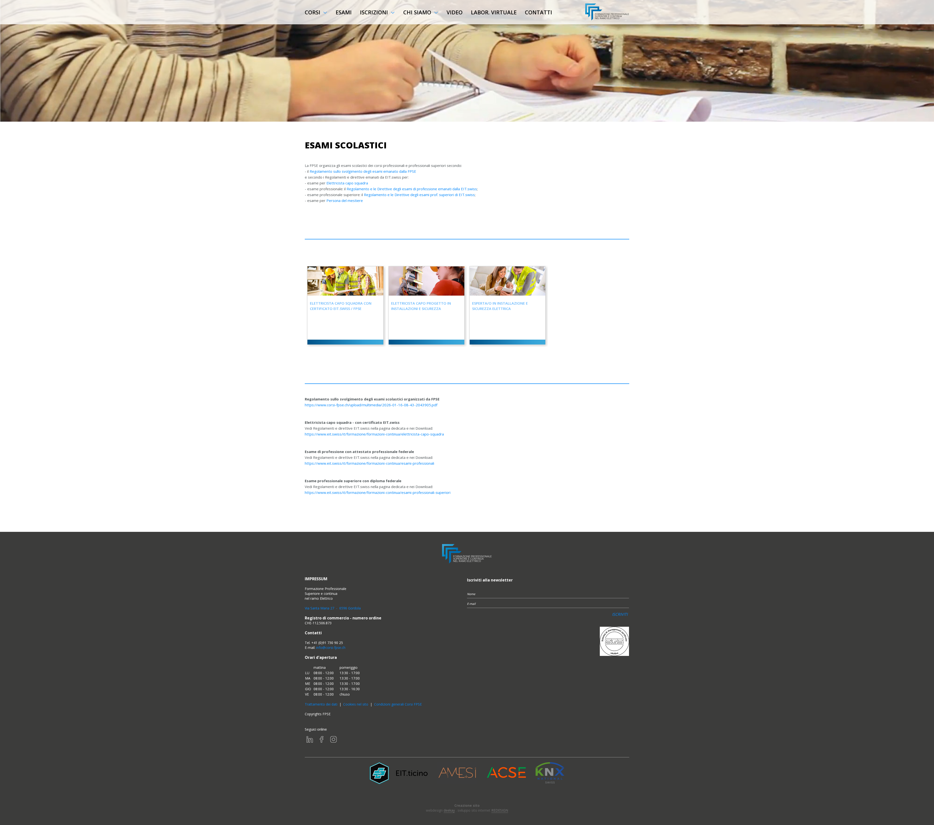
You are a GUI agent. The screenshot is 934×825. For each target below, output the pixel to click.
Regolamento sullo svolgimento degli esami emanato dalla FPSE (363, 171)
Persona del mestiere (344, 200)
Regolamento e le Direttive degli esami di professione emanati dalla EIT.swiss (412, 188)
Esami (344, 12)
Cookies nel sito (355, 704)
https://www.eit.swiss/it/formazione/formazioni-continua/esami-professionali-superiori (377, 492)
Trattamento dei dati (321, 704)
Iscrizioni (374, 12)
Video (455, 12)
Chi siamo (417, 12)
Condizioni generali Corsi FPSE (398, 704)
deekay (449, 810)
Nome (471, 594)
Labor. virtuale (494, 12)
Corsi (312, 12)
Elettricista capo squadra (347, 183)
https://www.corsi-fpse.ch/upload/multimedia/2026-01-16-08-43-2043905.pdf (371, 404)
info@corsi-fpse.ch (330, 647)
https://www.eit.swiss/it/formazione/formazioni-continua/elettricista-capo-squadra (374, 434)
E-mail (471, 604)
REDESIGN (499, 810)
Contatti (538, 12)
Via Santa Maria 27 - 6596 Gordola (333, 608)
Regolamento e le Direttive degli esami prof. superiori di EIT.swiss (419, 194)
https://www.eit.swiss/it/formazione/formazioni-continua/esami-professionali (369, 463)
